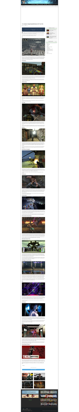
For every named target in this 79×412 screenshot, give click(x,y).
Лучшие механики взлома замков (27, 386)
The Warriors (48, 47)
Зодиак (45, 4)
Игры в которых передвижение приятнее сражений (52, 33)
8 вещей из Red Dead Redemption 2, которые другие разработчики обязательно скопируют (39, 385)
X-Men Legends (48, 48)
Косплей (40, 4)
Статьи (27, 25)
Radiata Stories (48, 44)
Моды (37, 4)
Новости (23, 5)
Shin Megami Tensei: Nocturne (50, 50)
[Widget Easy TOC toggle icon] (55, 41)
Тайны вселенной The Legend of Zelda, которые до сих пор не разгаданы (53, 37)
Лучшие (32, 4)
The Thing (48, 45)
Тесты (49, 4)
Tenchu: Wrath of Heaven (49, 53)
